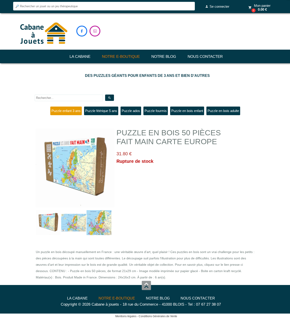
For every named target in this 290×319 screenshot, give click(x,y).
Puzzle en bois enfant (187, 111)
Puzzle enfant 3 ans (66, 111)
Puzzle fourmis (156, 111)
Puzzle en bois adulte (223, 111)
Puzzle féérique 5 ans (101, 111)
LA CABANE (80, 56)
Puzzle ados (131, 111)
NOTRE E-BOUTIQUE (121, 56)
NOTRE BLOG (163, 56)
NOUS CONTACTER (205, 56)
